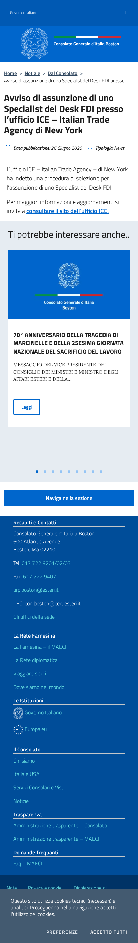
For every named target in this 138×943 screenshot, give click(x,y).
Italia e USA (26, 774)
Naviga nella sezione (69, 498)
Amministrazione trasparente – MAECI (56, 839)
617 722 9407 (39, 576)
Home (10, 73)
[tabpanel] (69, 358)
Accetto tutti (108, 932)
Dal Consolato (62, 73)
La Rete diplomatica (35, 660)
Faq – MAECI (27, 863)
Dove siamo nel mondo (38, 687)
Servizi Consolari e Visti (38, 787)
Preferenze (62, 932)
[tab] (37, 471)
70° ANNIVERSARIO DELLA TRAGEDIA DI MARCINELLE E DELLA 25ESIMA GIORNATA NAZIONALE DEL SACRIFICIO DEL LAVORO (68, 343)
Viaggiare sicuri (29, 673)
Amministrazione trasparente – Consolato (60, 825)
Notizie (32, 73)
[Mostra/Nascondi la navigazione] (13, 43)
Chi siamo (24, 760)
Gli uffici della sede (34, 617)
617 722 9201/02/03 (46, 563)
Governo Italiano (23, 13)
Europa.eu (35, 729)
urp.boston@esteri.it (36, 590)
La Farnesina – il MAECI (39, 647)
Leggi (30, 406)
